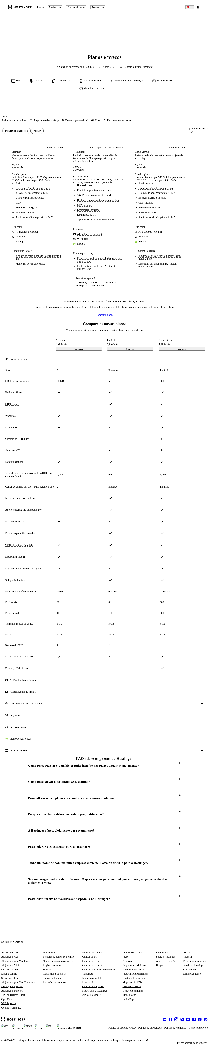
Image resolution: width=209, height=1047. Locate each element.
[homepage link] (20, 7)
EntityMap (128, 999)
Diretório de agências (134, 978)
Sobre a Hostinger (165, 956)
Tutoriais (187, 956)
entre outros (74, 1027)
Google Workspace (11, 1007)
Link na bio (88, 982)
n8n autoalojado (9, 969)
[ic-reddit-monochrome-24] (194, 1019)
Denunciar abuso (192, 973)
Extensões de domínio (54, 982)
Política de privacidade (150, 1027)
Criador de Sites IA (92, 965)
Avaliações (128, 961)
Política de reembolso (175, 1027)
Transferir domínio (52, 978)
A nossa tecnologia (166, 961)
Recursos (96, 7)
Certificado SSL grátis (54, 973)
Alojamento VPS (10, 965)
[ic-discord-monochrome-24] (206, 1019)
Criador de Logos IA (93, 986)
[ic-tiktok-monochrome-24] (200, 1019)
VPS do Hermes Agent (13, 995)
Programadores (74, 7)
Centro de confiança (133, 990)
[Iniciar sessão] (198, 7)
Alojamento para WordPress (15, 961)
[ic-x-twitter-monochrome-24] (182, 1019)
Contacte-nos (190, 969)
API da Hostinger (91, 995)
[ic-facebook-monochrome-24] (170, 1019)
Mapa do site (129, 995)
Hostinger (6, 941)
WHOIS (47, 969)
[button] (104, 765)
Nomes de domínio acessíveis (58, 961)
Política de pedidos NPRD (122, 1027)
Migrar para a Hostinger (94, 990)
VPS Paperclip (8, 1003)
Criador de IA (89, 956)
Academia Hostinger (193, 965)
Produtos (53, 7)
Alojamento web (9, 956)
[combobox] (198, 131)
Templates (87, 973)
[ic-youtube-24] (188, 1019)
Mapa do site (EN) (132, 982)
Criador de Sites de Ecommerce (98, 969)
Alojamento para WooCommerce (18, 982)
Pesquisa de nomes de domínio (59, 956)
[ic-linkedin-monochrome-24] (165, 1019)
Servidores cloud (10, 978)
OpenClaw (7, 999)
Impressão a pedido (92, 978)
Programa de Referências (135, 973)
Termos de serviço (198, 1027)
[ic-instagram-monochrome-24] (176, 1019)
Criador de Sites (90, 961)
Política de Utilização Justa (129, 301)
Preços (40, 7)
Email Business (9, 973)
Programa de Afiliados (134, 965)
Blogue (160, 965)
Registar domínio (52, 965)
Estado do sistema (132, 986)
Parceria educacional (133, 969)
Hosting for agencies (12, 986)
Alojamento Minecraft (12, 990)
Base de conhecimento (194, 961)
